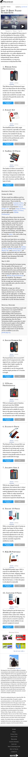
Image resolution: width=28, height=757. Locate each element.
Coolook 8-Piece (18, 203)
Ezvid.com (14, 744)
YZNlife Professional (14, 249)
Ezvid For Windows (14, 741)
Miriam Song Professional (15, 275)
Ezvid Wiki (3, 6)
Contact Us (14, 751)
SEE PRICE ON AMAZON (8, 103)
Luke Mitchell (18, 668)
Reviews (9, 6)
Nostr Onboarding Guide (14, 746)
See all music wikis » (19, 651)
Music (2, 8)
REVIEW (12, 83)
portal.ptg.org (6, 332)
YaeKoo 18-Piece (18, 210)
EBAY (19, 103)
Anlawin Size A (18, 205)
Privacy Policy (14, 734)
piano (11, 234)
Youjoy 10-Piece (20, 208)
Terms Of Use (14, 736)
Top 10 (20, 31)
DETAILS (16, 83)
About (14, 731)
